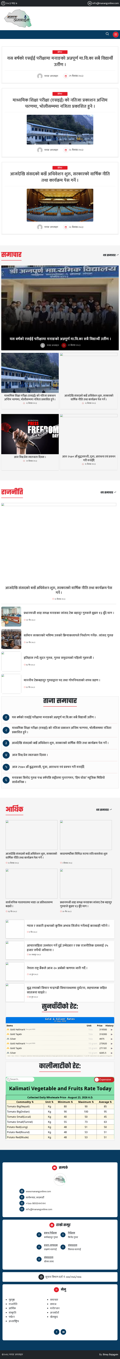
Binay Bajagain (110, 1354)
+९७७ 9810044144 (36, 1203)
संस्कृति (12, 1312)
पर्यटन (12, 1317)
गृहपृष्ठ (12, 1299)
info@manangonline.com (105, 3)
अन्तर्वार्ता (54, 1312)
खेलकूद (54, 1317)
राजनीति (12, 492)
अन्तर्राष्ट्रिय (14, 1321)
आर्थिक (14, 810)
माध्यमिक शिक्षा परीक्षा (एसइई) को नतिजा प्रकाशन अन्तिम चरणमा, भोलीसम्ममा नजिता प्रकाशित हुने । (61, 730)
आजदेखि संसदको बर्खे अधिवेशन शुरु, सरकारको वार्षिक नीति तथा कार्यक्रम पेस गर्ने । (60, 743)
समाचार (11, 255)
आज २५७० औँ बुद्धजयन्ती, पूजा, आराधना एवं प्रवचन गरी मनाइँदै (48, 767)
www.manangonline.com (38, 1191)
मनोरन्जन (55, 1308)
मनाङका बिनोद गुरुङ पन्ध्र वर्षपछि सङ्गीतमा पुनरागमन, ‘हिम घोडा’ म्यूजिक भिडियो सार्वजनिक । (58, 780)
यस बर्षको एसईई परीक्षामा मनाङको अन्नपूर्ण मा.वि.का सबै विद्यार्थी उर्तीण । (54, 717)
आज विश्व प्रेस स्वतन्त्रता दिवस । (30, 755)
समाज (53, 1304)
